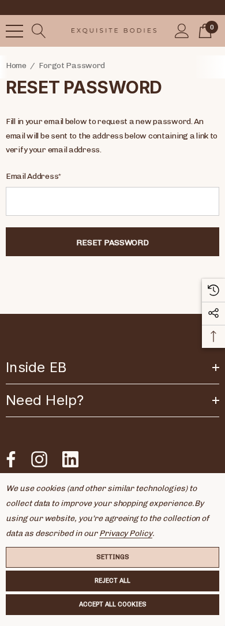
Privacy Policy (125, 533)
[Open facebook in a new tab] (8, 459)
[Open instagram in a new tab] (38, 459)
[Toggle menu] (14, 31)
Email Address (33, 176)
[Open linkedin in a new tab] (70, 459)
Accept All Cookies (113, 604)
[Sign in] (182, 31)
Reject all (112, 580)
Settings (112, 557)
